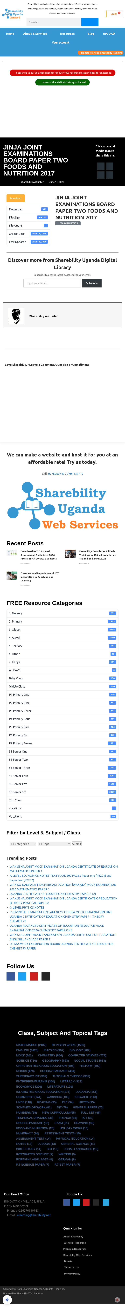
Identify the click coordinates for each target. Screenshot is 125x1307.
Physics (54, 1050)
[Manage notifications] (117, 1299)
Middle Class (62, 686)
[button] (100, 166)
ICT (87, 1117)
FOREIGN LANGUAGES (34, 1159)
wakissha (58, 1097)
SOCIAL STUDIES (90, 1060)
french (68, 1117)
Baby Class (62, 678)
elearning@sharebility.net (34, 1215)
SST (52, 1149)
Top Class (62, 800)
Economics (29, 1086)
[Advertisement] (62, 113)
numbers (26, 1112)
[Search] (89, 22)
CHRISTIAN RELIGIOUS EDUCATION (45, 1065)
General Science (78, 1143)
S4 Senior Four (62, 775)
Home (10, 33)
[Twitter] (22, 976)
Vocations (62, 816)
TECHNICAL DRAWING (34, 1117)
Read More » (25, 563)
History (90, 1065)
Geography (55, 1060)
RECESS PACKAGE (32, 1123)
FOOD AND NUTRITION (69, 223)
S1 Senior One (62, 751)
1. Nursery (62, 613)
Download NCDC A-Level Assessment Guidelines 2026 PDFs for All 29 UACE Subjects (39, 555)
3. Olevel (62, 629)
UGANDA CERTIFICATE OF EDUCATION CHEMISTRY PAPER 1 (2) (53, 893)
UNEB (24, 1102)
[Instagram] (46, 976)
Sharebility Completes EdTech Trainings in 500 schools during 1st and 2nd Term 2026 (97, 555)
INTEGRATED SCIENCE (34, 1154)
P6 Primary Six (62, 735)
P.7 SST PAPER (67, 1164)
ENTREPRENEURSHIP (35, 1081)
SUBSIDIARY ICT (31, 1076)
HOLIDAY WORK (74, 1128)
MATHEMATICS (31, 1045)
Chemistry (50, 1055)
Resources (67, 33)
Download (15, 198)
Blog (91, 33)
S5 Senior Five (62, 784)
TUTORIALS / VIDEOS (71, 1076)
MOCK (24, 1055)
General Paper (88, 1107)
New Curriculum (59, 1112)
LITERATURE (60, 1086)
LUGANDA (86, 1091)
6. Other (62, 654)
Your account (60, 42)
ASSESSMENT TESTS (62, 1133)
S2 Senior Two (62, 759)
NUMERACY (27, 1133)
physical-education (75, 1138)
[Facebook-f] (11, 976)
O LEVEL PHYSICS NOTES (27, 907)
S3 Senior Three (62, 767)
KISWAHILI (86, 1097)
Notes (24, 1143)
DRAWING (84, 1123)
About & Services (35, 33)
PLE (67, 1102)
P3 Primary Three (62, 710)
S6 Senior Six (62, 792)
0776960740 (56, 473)
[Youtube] (34, 976)
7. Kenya (62, 662)
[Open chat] (7, 1300)
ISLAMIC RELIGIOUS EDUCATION (43, 1091)
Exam (61, 1123)
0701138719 (75, 473)
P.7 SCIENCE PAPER (32, 1164)
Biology (79, 1050)
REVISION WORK (68, 1045)
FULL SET (90, 1112)
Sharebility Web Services (30, 1293)
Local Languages (81, 1149)
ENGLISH (27, 1050)
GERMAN (67, 1159)
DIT (62, 1107)
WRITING (67, 1154)
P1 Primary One (62, 694)
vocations (62, 808)
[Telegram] (106, 1202)
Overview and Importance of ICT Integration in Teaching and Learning (40, 577)
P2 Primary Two (62, 702)
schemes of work (33, 1107)
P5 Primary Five (62, 727)
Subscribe (92, 283)
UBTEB (87, 1102)
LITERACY (71, 1081)
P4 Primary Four (62, 719)
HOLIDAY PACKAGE (57, 1071)
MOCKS (25, 1071)
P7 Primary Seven (62, 743)
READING (46, 1102)
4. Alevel (62, 637)
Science (26, 1060)
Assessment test (33, 1138)
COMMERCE (28, 1097)
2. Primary (62, 621)
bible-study (28, 1149)
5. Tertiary (62, 645)
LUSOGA (47, 1143)
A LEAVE (62, 670)
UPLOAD (109, 33)
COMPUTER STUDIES (87, 1055)
